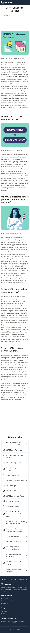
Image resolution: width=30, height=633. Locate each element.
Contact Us (4, 611)
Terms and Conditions (7, 601)
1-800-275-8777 (19, 181)
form (7, 171)
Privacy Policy (5, 598)
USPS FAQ (5, 15)
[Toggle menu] (27, 2)
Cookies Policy (5, 603)
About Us (3, 613)
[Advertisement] (14, 22)
